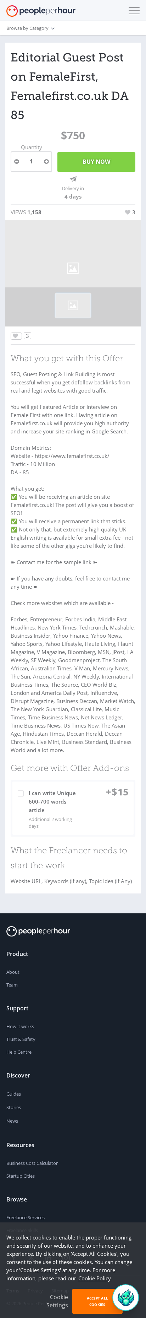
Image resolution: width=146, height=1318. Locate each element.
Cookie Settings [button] (57, 1301)
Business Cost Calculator (32, 1163)
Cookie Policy (94, 1278)
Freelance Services (25, 1217)
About (12, 972)
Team (12, 985)
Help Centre (19, 1052)
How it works (20, 1026)
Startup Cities (20, 1176)
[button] (132, 11)
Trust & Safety (20, 1039)
